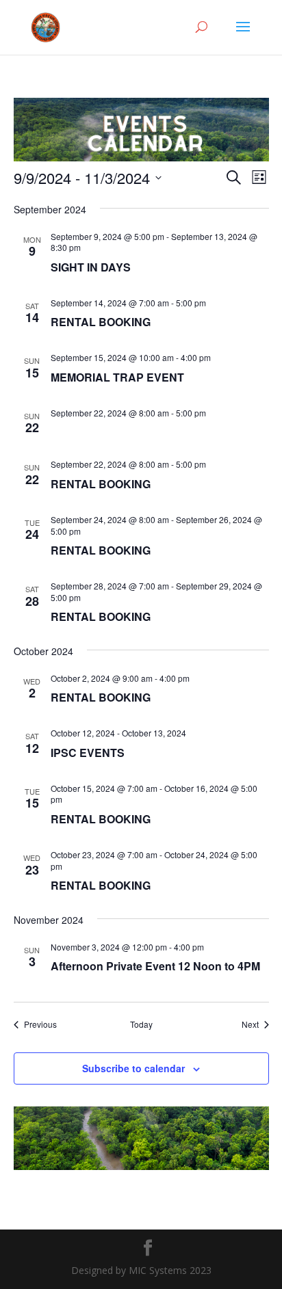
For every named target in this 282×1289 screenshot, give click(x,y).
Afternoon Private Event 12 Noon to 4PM (155, 966)
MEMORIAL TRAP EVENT (117, 377)
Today (141, 1024)
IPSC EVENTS (88, 752)
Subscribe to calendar (133, 1068)
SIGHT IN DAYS (91, 267)
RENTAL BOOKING (101, 322)
